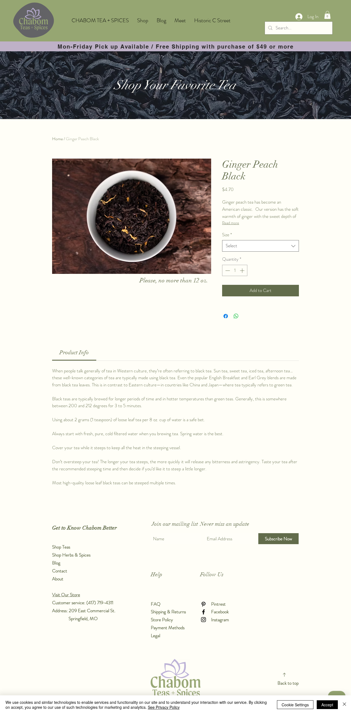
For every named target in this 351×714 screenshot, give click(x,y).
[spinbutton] (235, 270)
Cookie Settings (295, 704)
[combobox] (260, 246)
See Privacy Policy (164, 707)
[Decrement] (227, 270)
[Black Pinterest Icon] (203, 604)
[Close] (344, 705)
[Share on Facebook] (225, 316)
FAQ (155, 604)
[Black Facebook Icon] (203, 612)
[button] (327, 15)
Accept (327, 704)
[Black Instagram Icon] (203, 619)
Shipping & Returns (169, 611)
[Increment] (243, 270)
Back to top (288, 683)
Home (57, 139)
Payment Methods (168, 627)
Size (227, 235)
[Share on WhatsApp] (236, 316)
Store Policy (162, 619)
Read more (230, 223)
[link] (74, 352)
